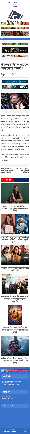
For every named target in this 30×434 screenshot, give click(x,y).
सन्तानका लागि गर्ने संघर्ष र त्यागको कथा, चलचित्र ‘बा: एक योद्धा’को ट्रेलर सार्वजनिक (15, 298)
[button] (2, 39)
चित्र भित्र (11, 74)
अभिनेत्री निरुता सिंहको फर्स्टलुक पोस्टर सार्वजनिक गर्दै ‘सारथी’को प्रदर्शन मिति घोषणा (15, 360)
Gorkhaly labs (22, 431)
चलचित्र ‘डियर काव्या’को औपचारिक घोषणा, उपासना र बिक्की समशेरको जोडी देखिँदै (15, 329)
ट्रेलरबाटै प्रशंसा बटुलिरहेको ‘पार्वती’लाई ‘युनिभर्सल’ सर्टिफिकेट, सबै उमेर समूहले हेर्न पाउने (15, 239)
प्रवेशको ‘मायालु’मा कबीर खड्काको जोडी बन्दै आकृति (15, 269)
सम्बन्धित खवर (7, 180)
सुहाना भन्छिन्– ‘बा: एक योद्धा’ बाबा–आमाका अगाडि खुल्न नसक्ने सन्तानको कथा (15, 208)
